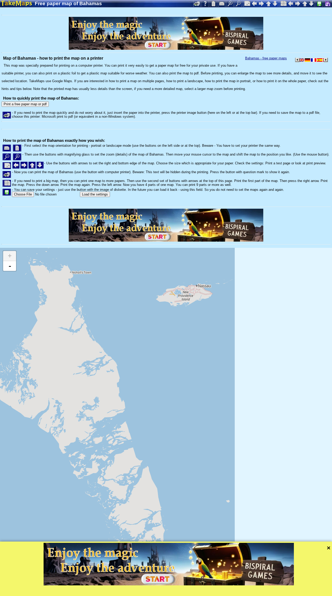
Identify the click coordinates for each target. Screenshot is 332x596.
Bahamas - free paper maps (266, 58)
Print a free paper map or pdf (25, 104)
